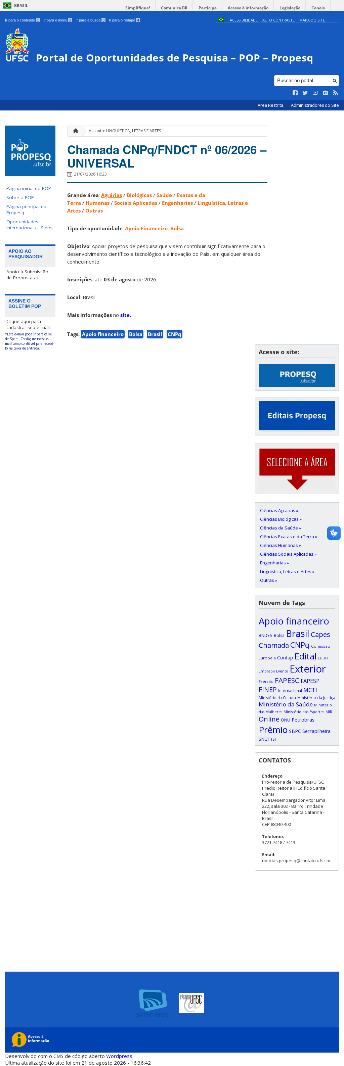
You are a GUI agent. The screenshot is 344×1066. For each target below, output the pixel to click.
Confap (285, 657)
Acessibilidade (244, 19)
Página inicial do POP (28, 188)
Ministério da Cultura (277, 697)
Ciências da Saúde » (280, 528)
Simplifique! (137, 8)
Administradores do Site (315, 105)
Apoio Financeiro (146, 228)
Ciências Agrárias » (279, 510)
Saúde (164, 195)
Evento (282, 671)
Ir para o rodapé (124, 20)
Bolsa (177, 228)
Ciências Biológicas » (281, 519)
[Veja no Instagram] (325, 93)
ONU (285, 720)
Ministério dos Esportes (304, 711)
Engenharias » (274, 563)
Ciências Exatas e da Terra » (288, 537)
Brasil (21, 5)
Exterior (308, 669)
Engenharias (177, 202)
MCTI (310, 690)
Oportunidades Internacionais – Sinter (29, 225)
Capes (320, 634)
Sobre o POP (20, 197)
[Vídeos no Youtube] (315, 93)
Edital (305, 656)
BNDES (265, 635)
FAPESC (287, 680)
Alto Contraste (278, 19)
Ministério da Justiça (316, 697)
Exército (266, 681)
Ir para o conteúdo (22, 20)
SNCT (264, 739)
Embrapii (267, 671)
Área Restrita (271, 105)
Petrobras (303, 719)
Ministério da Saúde (286, 704)
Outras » (268, 580)
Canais (318, 8)
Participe (208, 8)
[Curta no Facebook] (295, 93)
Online (269, 719)
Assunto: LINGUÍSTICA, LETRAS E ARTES (125, 131)
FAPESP (310, 681)
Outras (94, 210)
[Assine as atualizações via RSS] (335, 93)
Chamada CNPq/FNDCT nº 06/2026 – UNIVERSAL (166, 156)
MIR (329, 711)
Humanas (98, 202)
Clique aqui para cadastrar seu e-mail (28, 324)
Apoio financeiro (103, 334)
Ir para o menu (57, 20)
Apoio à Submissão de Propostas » (27, 275)
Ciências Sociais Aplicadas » (288, 554)
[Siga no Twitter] (305, 93)
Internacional (290, 690)
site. (125, 315)
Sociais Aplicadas (135, 202)
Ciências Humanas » (280, 545)
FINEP (268, 689)
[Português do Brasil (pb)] (221, 19)
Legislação (290, 8)
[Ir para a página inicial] (74, 131)
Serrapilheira (316, 731)
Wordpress (119, 1056)
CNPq (174, 334)
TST (273, 739)
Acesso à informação (248, 8)
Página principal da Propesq (26, 209)
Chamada (274, 645)
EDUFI (323, 658)
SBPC (295, 731)
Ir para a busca (90, 20)
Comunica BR (174, 8)
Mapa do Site (312, 19)
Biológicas (139, 195)
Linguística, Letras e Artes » (287, 571)
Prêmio (273, 730)
